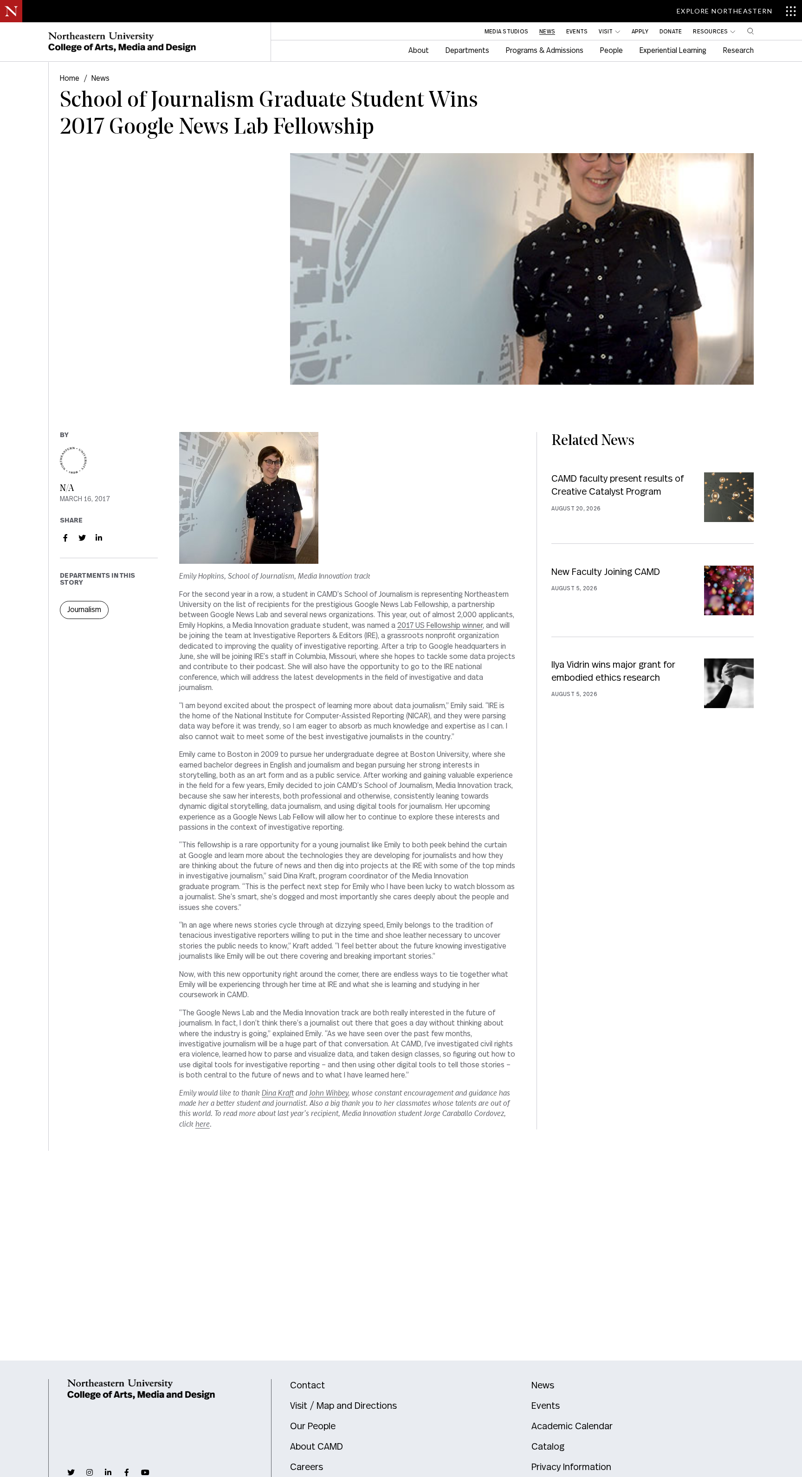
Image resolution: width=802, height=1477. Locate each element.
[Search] (750, 31)
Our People (313, 1426)
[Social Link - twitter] (71, 1472)
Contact (307, 1385)
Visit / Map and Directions (343, 1406)
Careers (306, 1467)
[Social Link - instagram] (89, 1472)
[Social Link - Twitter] (82, 537)
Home (69, 78)
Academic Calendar (572, 1426)
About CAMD (316, 1446)
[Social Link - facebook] (126, 1472)
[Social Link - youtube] (145, 1472)
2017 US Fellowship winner (440, 625)
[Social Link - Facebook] (65, 537)
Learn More (652, 507)
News (100, 78)
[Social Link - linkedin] (108, 1472)
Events (545, 1406)
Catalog (547, 1446)
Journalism (84, 609)
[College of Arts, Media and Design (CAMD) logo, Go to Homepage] (122, 42)
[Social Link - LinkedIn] (98, 537)
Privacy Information (571, 1467)
